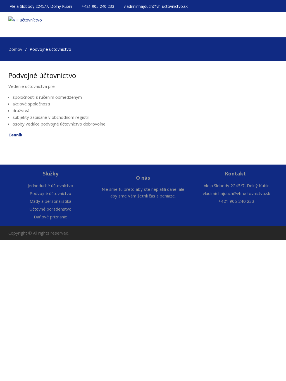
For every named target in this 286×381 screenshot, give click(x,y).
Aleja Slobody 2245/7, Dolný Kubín (41, 6)
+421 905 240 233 (98, 6)
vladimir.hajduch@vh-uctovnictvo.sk (156, 6)
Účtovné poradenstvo (50, 209)
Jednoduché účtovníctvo (50, 185)
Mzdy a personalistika (50, 201)
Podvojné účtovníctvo (50, 193)
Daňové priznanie (50, 217)
